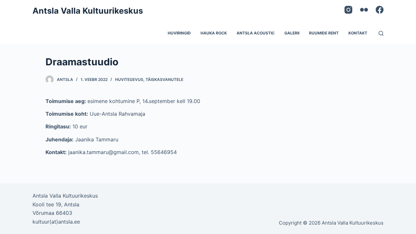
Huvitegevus (129, 79)
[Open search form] (381, 33)
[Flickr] (364, 10)
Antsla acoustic (256, 33)
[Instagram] (348, 10)
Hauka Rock (214, 33)
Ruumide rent (324, 33)
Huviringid (179, 33)
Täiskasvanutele (164, 79)
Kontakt (357, 33)
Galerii (291, 33)
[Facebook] (380, 10)
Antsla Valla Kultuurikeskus (87, 11)
